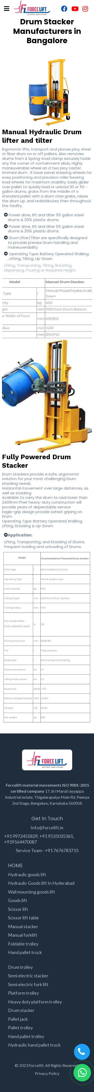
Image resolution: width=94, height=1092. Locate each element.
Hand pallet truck (25, 952)
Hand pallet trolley (26, 1036)
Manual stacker (23, 926)
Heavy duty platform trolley (35, 1001)
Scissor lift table (23, 917)
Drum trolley (20, 967)
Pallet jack (18, 1019)
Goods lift (17, 900)
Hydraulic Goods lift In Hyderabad (41, 883)
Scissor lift (18, 909)
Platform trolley (23, 993)
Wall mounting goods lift (31, 892)
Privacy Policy (47, 1073)
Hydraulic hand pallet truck (34, 1045)
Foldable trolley (23, 943)
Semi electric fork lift (28, 984)
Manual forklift (22, 935)
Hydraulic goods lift (27, 874)
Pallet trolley (20, 1027)
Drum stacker (21, 1010)
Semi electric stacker (28, 975)
